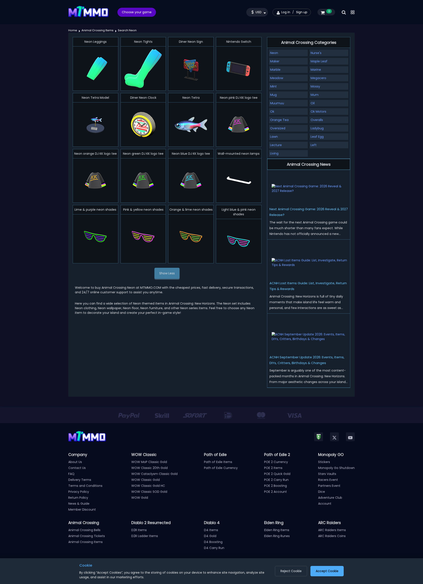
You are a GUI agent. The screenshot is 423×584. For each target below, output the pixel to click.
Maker (274, 61)
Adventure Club (330, 497)
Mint (273, 86)
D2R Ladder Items (144, 536)
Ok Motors (318, 111)
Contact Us (77, 468)
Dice (321, 491)
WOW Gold (139, 497)
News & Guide (78, 503)
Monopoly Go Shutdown (336, 468)
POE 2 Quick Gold (277, 474)
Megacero (318, 78)
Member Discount (82, 509)
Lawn (274, 136)
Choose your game (137, 12)
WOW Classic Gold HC (148, 486)
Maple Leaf (319, 61)
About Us (75, 462)
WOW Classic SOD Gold (149, 491)
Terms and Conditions (85, 486)
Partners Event (329, 486)
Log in (285, 12)
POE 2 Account (275, 491)
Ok (272, 111)
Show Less (167, 273)
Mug (273, 95)
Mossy (315, 86)
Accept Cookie (327, 571)
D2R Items (139, 530)
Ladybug (317, 128)
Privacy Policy (78, 491)
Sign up (301, 12)
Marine (316, 69)
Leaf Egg (317, 136)
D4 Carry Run (214, 548)
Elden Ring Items (276, 530)
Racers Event (328, 480)
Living (274, 153)
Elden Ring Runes (277, 536)
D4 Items (211, 530)
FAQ (71, 474)
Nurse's (316, 53)
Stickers (324, 462)
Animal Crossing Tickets (86, 536)
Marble (275, 69)
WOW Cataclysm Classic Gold (154, 474)
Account (324, 503)
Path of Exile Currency (221, 468)
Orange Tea (279, 120)
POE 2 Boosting (275, 486)
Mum (315, 95)
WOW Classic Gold (145, 480)
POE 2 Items (273, 468)
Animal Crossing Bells (84, 530)
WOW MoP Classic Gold (149, 462)
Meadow (276, 78)
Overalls (317, 120)
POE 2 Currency (276, 462)
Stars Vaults (327, 474)
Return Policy (78, 497)
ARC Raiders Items (332, 530)
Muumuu (277, 103)
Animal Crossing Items (85, 542)
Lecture (276, 145)
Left (314, 145)
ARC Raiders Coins (332, 536)
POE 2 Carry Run (276, 480)
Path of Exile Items (218, 462)
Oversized (277, 128)
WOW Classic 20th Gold (149, 468)
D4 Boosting (213, 542)
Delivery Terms (79, 480)
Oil (313, 103)
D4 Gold (210, 536)
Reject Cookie (291, 571)
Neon (274, 53)
